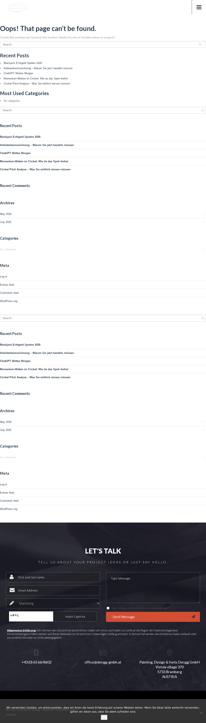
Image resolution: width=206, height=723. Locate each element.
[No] (201, 713)
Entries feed (7, 284)
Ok (104, 717)
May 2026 (5, 214)
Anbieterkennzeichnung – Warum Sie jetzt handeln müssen (38, 68)
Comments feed (9, 292)
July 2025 (5, 222)
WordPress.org (8, 301)
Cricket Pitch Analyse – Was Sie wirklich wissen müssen (37, 83)
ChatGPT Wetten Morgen (18, 73)
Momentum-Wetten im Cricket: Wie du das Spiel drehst (36, 78)
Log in (3, 276)
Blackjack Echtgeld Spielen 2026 (23, 63)
